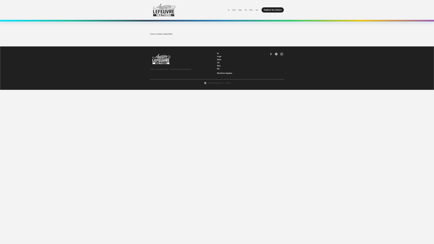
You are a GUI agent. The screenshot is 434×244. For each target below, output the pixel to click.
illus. (251, 10)
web (234, 10)
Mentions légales (224, 73)
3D (218, 62)
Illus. (219, 66)
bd (257, 10)
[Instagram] (281, 54)
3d (245, 10)
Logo (219, 56)
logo (240, 10)
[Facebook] (271, 54)
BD (218, 69)
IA (218, 53)
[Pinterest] (276, 54)
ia (228, 10)
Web (219, 59)
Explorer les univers (273, 10)
